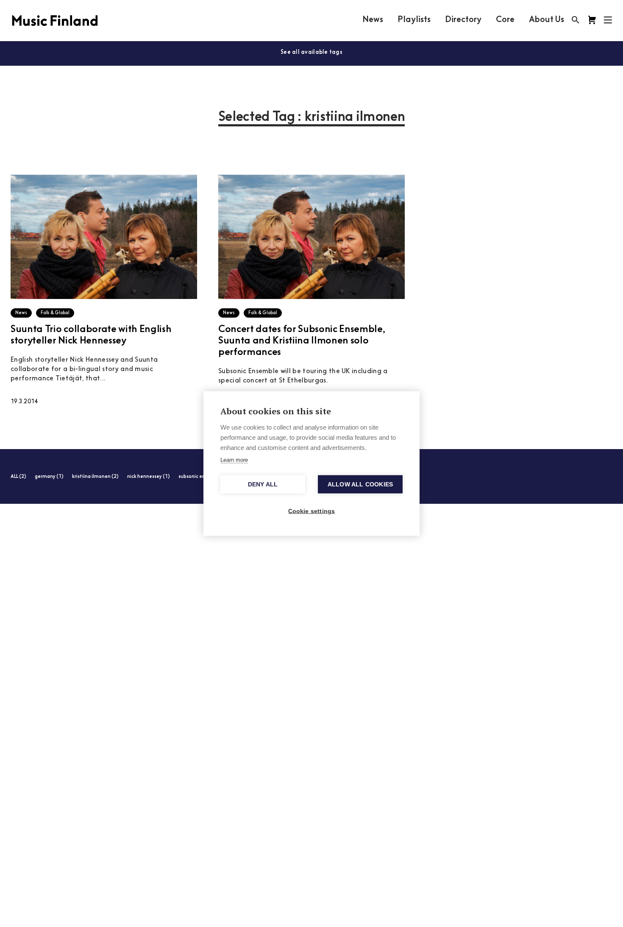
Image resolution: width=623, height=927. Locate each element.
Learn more (234, 460)
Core (505, 20)
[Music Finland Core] (592, 20)
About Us (546, 20)
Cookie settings (311, 511)
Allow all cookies (360, 484)
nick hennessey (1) (148, 477)
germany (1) (49, 477)
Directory (463, 20)
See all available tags (311, 52)
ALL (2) (18, 477)
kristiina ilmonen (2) (95, 477)
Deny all (263, 484)
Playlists (414, 20)
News (372, 20)
